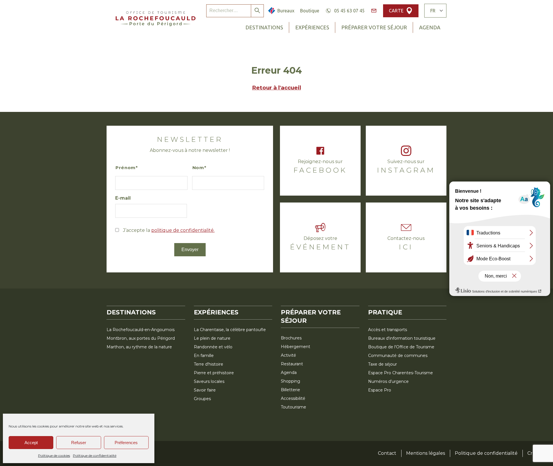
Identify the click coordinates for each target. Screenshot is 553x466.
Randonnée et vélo (213, 347)
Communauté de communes (397, 355)
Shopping (290, 381)
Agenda (429, 27)
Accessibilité (293, 398)
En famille (204, 355)
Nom (198, 167)
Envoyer (189, 249)
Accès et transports (387, 329)
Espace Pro (379, 390)
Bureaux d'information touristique (401, 338)
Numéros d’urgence (388, 381)
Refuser (78, 442)
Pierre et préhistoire (214, 372)
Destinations (264, 27)
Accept (31, 442)
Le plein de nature (212, 338)
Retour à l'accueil (276, 87)
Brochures (291, 338)
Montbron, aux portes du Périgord (141, 338)
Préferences (126, 442)
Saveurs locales (209, 381)
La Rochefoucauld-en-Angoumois (141, 329)
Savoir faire (205, 390)
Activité (288, 355)
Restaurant (292, 363)
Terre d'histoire (208, 364)
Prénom (125, 167)
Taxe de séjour (382, 364)
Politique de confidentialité (94, 455)
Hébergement (295, 346)
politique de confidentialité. (183, 230)
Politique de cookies (54, 455)
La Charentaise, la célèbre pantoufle (230, 329)
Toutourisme (293, 407)
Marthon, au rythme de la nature (139, 347)
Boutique (309, 10)
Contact (387, 453)
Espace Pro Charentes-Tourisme (400, 372)
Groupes (202, 398)
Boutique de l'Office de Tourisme (401, 347)
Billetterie (290, 389)
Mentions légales (425, 453)
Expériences (312, 27)
